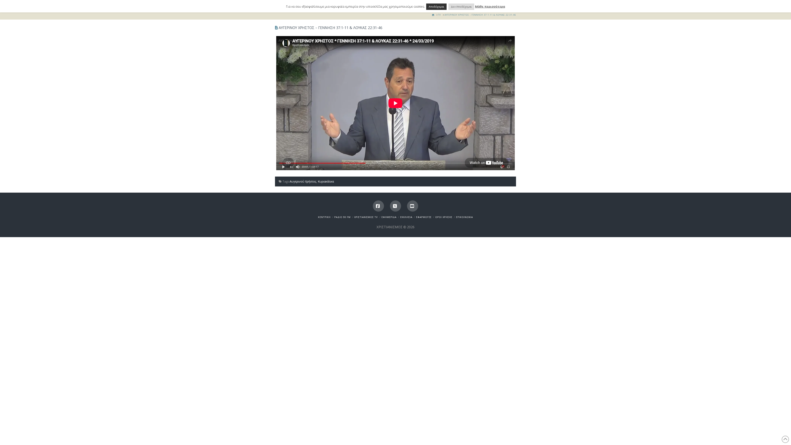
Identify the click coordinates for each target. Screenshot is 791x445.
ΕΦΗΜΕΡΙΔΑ (389, 217)
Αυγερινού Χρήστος (303, 181)
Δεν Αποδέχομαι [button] (461, 6)
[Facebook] (378, 206)
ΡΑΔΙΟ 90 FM (342, 217)
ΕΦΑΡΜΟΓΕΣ (424, 217)
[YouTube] (412, 206)
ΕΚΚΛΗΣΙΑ (406, 217)
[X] (395, 206)
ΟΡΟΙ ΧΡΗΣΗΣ (443, 217)
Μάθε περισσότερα (490, 6)
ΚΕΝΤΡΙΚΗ (324, 217)
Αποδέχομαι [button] (436, 6)
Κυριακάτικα (326, 181)
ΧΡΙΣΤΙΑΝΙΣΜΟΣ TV (366, 217)
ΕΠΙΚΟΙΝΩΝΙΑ (464, 217)
